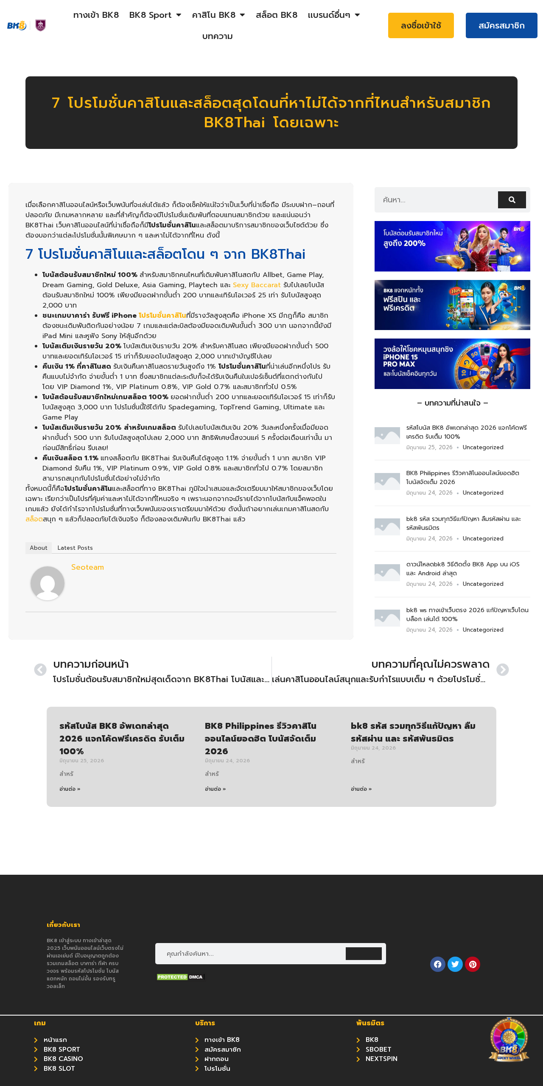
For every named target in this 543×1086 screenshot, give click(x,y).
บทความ (217, 36)
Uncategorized (483, 447)
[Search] (512, 199)
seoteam (87, 567)
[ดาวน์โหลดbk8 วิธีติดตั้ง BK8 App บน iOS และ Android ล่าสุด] (387, 579)
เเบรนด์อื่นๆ (329, 14)
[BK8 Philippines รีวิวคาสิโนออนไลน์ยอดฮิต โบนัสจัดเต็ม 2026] (387, 487)
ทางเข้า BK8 (96, 14)
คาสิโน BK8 (213, 14)
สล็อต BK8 (276, 14)
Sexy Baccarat (257, 285)
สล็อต (34, 519)
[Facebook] (437, 964)
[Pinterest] (472, 964)
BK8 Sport (150, 14)
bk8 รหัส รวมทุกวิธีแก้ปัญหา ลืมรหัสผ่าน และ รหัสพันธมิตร (413, 732)
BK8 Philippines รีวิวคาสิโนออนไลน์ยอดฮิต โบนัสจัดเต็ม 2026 (260, 738)
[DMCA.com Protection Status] (180, 979)
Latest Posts (75, 548)
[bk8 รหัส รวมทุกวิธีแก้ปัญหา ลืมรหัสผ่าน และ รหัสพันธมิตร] (387, 533)
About (39, 548)
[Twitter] (455, 964)
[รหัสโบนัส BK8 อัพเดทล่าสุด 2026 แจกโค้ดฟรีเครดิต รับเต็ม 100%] (387, 442)
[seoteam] (47, 598)
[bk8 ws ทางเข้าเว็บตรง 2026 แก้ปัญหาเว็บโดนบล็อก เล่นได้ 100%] (387, 624)
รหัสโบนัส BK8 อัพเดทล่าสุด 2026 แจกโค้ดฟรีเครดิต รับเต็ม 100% (122, 738)
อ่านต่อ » (70, 789)
